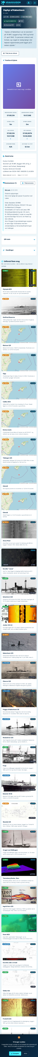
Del (19, 25)
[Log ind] (29, 2)
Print (21, 21)
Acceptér (16, 1053)
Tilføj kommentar (29, 183)
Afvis (25, 1053)
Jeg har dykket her (11, 21)
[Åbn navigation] (35, 3)
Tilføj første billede (11, 53)
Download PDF (10, 25)
